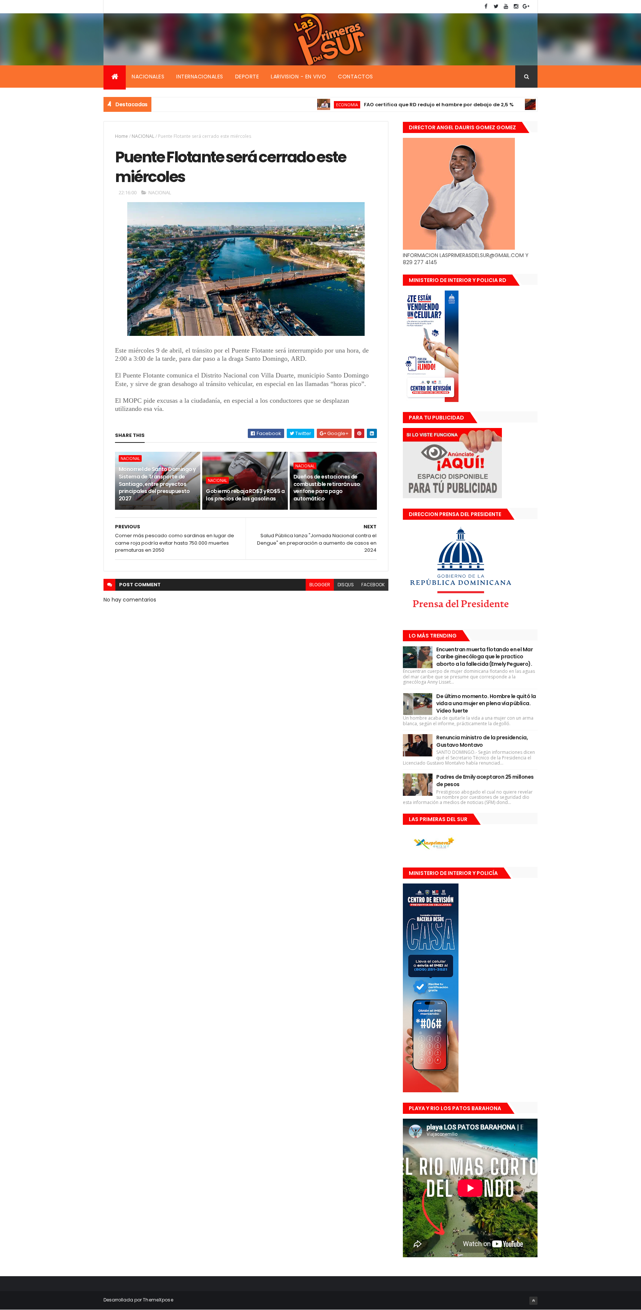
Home (121, 136)
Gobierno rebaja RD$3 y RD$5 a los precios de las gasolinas (245, 494)
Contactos (355, 76)
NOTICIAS (516, 104)
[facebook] (486, 6)
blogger (319, 584)
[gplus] (526, 6)
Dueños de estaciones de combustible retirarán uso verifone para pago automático (326, 487)
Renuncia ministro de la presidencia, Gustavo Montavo (482, 741)
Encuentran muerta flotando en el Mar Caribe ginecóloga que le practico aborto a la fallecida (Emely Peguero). (484, 657)
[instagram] (516, 6)
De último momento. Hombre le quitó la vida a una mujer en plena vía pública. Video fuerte (486, 703)
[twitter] (496, 6)
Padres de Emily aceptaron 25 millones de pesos (484, 780)
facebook (373, 584)
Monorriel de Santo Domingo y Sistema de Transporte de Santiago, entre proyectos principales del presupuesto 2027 (157, 484)
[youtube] (506, 6)
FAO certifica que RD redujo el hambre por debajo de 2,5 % (402, 104)
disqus (346, 584)
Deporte (247, 76)
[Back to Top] (533, 1301)
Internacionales (199, 76)
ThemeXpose (158, 1300)
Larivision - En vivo (298, 76)
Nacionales (148, 76)
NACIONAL (143, 136)
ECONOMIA (310, 104)
